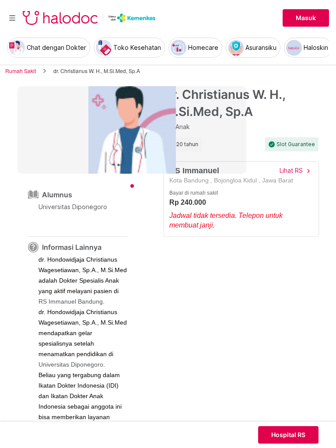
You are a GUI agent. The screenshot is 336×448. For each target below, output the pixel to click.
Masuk (306, 17)
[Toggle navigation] (12, 18)
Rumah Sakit (20, 70)
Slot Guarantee (295, 144)
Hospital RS (288, 434)
